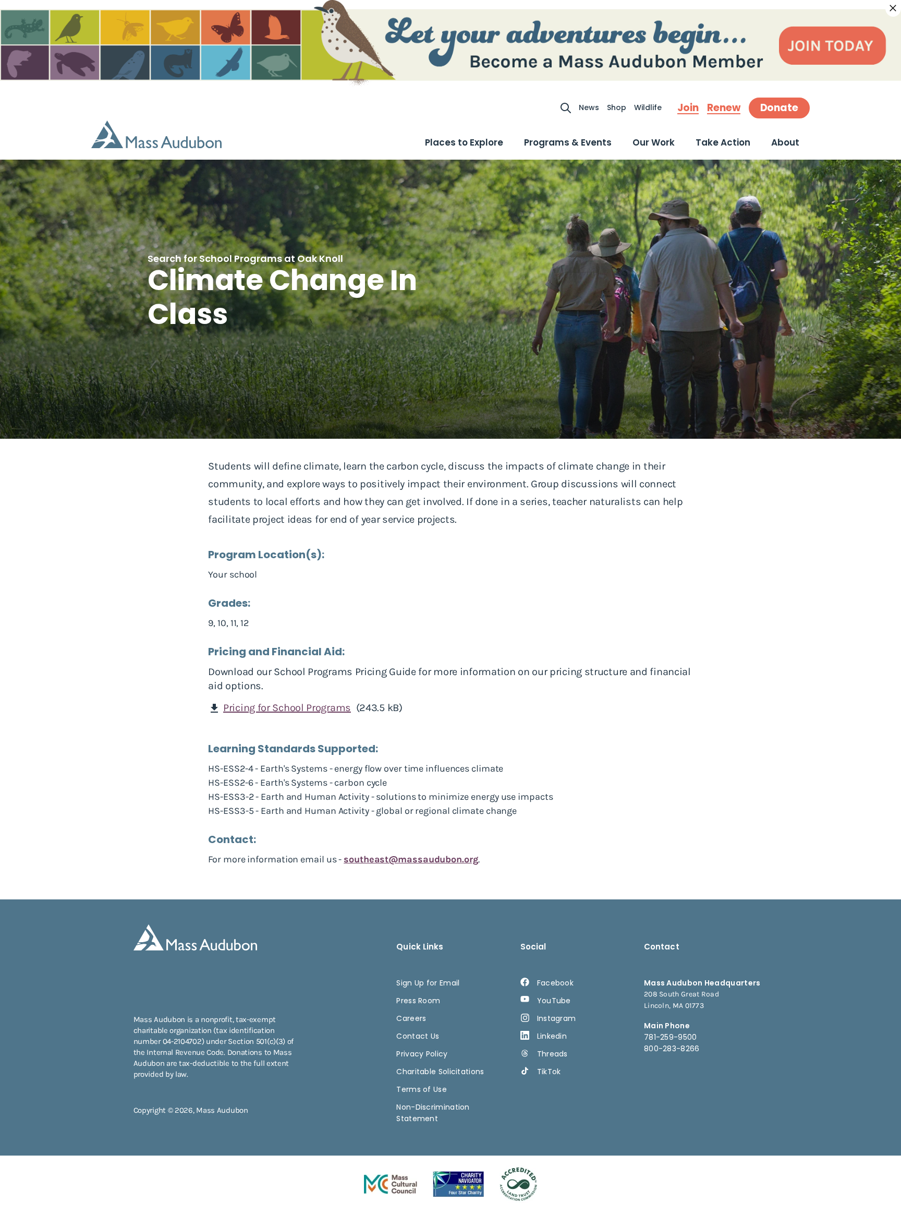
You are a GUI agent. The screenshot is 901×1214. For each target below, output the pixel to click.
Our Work (653, 142)
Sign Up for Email (427, 983)
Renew (723, 108)
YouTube (554, 1000)
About (785, 142)
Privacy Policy (421, 1054)
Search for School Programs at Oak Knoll (245, 258)
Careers (411, 1018)
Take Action (723, 142)
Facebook (555, 983)
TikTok (549, 1071)
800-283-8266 (672, 1048)
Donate (779, 108)
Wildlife (648, 107)
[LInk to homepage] (156, 134)
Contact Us (417, 1036)
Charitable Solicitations (440, 1071)
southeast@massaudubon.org (411, 859)
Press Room (418, 1000)
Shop (616, 107)
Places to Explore (464, 142)
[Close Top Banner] (893, 8)
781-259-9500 (670, 1037)
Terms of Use (421, 1089)
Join (688, 108)
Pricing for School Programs (287, 708)
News (589, 107)
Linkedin (552, 1036)
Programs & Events (568, 142)
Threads (552, 1054)
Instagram (556, 1018)
